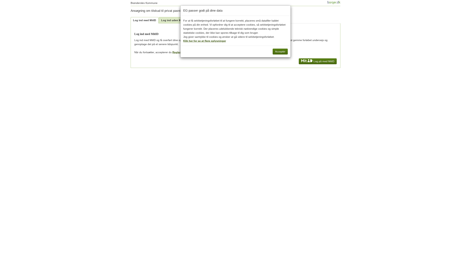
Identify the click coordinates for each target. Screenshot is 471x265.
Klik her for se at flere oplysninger (204, 40)
